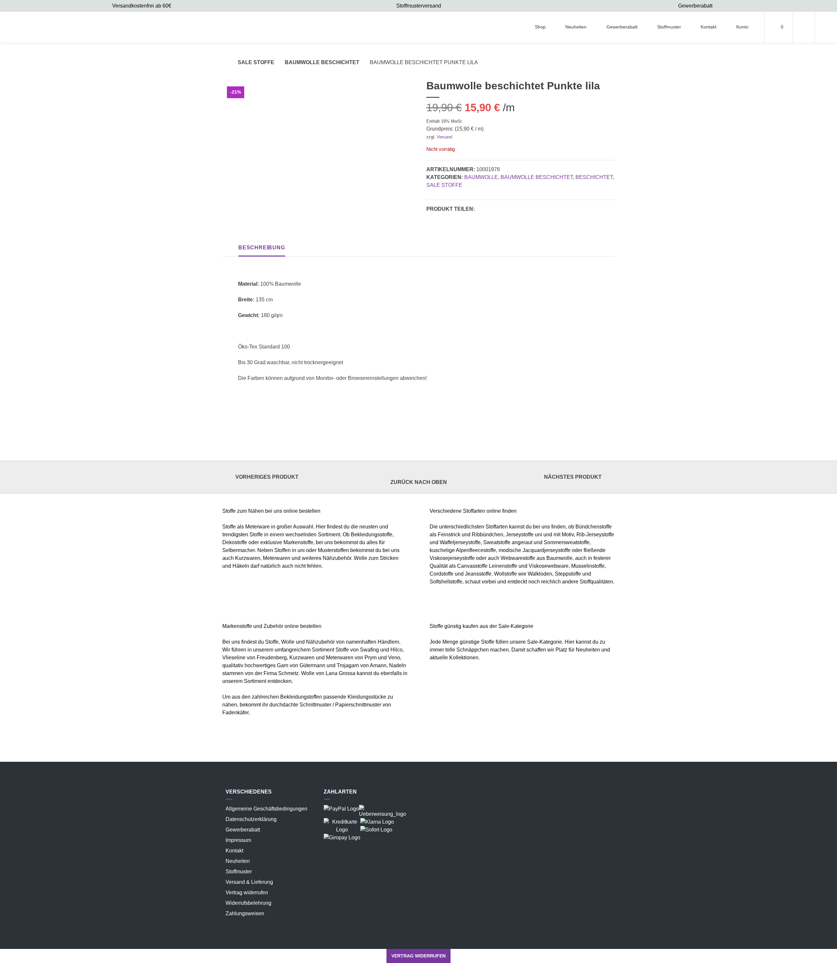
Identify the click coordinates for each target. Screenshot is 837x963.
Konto (742, 26)
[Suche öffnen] (826, 27)
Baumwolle (481, 177)
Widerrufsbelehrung (248, 903)
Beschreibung (261, 247)
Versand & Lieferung (249, 882)
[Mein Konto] (804, 27)
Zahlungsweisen (245, 913)
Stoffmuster (669, 26)
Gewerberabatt (622, 26)
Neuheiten (576, 26)
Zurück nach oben (418, 482)
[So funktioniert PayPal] (341, 808)
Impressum (238, 840)
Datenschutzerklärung (251, 819)
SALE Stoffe (256, 62)
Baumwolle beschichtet (322, 62)
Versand (444, 136)
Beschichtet (594, 177)
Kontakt (708, 26)
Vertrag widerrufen (247, 892)
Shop (540, 26)
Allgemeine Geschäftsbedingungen (266, 808)
